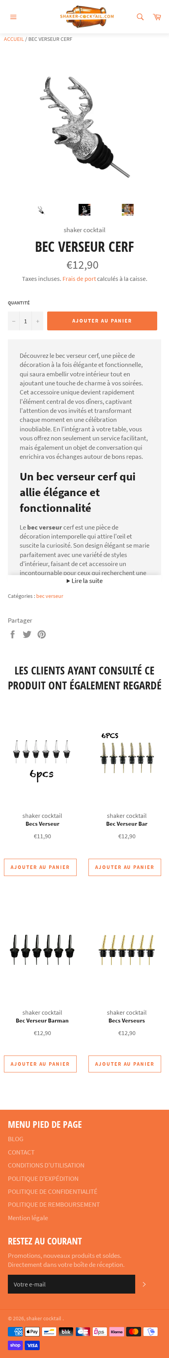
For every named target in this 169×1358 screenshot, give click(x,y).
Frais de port (79, 278)
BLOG (15, 1138)
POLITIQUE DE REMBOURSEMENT (54, 1204)
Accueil (14, 38)
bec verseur (49, 595)
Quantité (19, 303)
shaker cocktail (44, 1318)
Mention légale (28, 1217)
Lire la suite (86, 580)
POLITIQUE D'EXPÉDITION (43, 1178)
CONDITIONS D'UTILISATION (46, 1165)
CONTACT (21, 1152)
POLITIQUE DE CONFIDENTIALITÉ (52, 1191)
